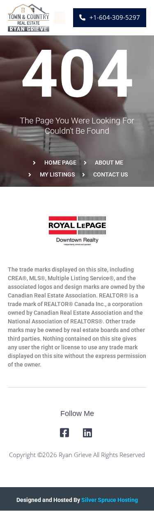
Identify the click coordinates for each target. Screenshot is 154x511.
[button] (59, 18)
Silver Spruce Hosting (109, 500)
